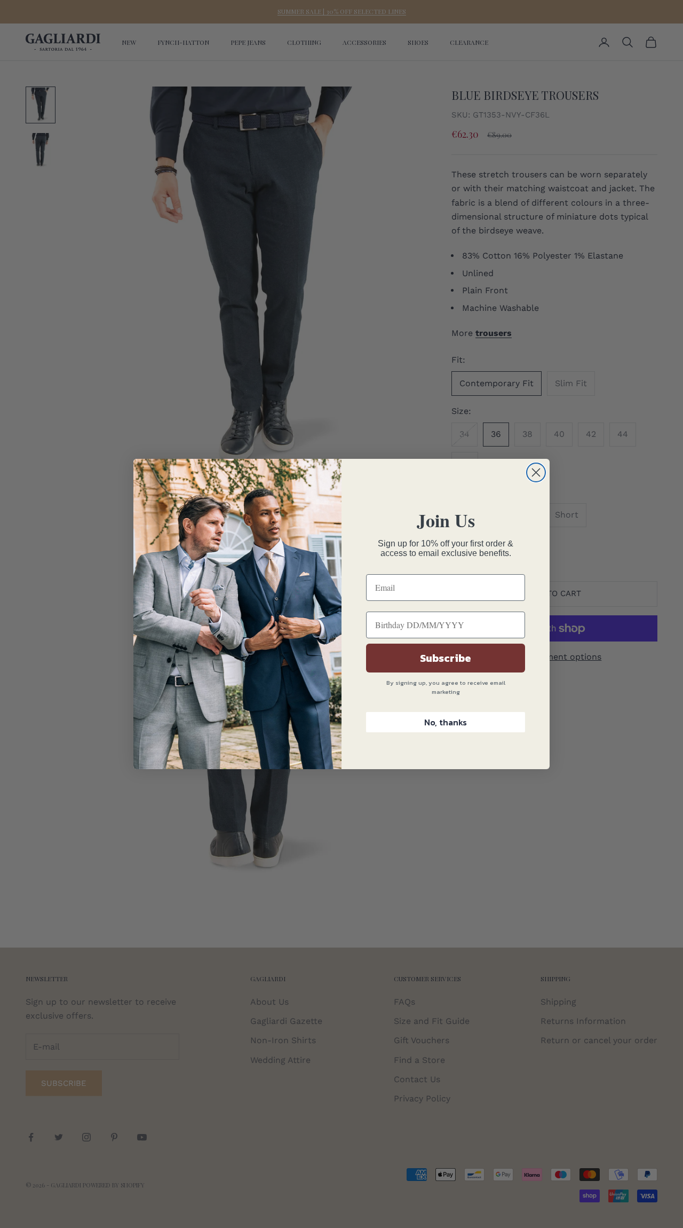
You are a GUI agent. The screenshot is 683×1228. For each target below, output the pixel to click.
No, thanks (445, 722)
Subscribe (445, 658)
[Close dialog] (536, 472)
